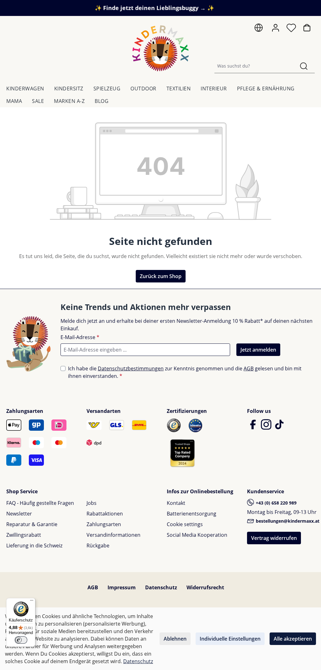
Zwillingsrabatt (23, 534)
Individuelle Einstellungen (230, 638)
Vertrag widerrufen (274, 538)
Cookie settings (185, 524)
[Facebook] (253, 427)
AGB (249, 368)
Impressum (122, 587)
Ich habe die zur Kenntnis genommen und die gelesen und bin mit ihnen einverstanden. (185, 372)
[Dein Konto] (277, 27)
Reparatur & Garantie (31, 524)
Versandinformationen (113, 534)
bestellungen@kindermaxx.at (287, 521)
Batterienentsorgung (191, 513)
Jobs (92, 503)
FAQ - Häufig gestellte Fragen (40, 503)
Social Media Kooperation (197, 534)
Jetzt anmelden (258, 349)
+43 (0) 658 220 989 (276, 503)
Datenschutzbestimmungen (131, 368)
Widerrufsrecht (205, 587)
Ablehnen (175, 638)
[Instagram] (266, 427)
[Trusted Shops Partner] (182, 453)
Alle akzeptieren (293, 638)
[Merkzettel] (292, 29)
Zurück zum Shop (161, 276)
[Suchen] (304, 66)
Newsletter (19, 513)
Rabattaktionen (105, 513)
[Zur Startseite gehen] (160, 48)
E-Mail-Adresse (80, 337)
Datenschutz (161, 587)
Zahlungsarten (104, 524)
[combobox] (253, 66)
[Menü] (31, 602)
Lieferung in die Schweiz (34, 545)
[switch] (21, 640)
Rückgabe (98, 545)
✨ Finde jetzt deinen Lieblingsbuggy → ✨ (154, 8)
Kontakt (176, 503)
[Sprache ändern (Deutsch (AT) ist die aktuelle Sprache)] (260, 29)
